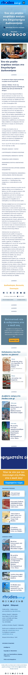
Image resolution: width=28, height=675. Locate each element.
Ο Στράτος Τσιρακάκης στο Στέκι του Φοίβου (16, 529)
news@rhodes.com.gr (13, 630)
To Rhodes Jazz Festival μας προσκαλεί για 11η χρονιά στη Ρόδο (17, 587)
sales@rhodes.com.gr (7, 634)
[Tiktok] (14, 601)
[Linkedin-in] (19, 601)
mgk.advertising (16, 611)
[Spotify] (22, 601)
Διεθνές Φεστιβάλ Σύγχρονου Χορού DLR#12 (17, 576)
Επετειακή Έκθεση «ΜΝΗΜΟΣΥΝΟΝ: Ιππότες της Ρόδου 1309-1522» (17, 504)
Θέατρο (13, 359)
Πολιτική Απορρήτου (10, 659)
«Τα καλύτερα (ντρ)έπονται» (15, 494)
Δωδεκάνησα (9, 27)
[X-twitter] (8, 601)
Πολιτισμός (13, 423)
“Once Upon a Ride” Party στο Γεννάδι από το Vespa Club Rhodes (16, 517)
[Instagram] (6, 601)
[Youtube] (11, 601)
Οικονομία (21, 27)
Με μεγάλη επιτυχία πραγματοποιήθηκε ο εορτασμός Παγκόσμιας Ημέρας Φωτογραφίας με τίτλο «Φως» (17, 432)
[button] (24, 2)
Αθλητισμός (13, 403)
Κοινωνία (15, 27)
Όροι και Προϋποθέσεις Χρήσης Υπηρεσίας (13, 655)
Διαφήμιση (7, 647)
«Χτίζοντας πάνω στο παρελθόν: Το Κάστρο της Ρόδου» (17, 364)
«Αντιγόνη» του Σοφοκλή (16, 379)
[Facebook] (3, 601)
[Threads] (16, 601)
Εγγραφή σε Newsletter (10, 650)
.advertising (22, 667)
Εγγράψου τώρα (14, 340)
